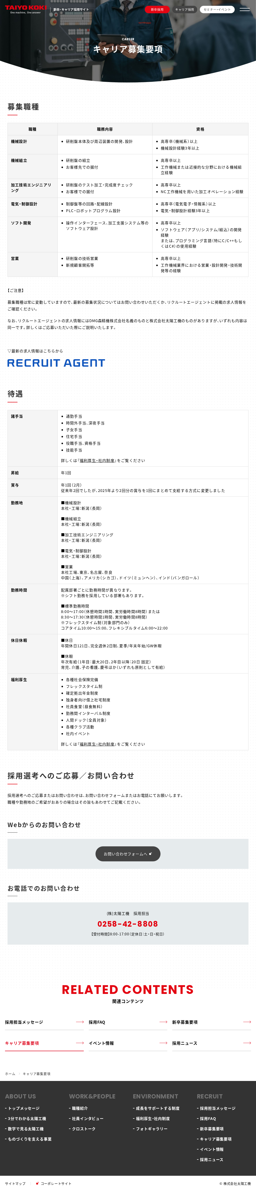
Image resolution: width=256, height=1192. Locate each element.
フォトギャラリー (152, 1128)
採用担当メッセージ (24, 1022)
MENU (244, 9)
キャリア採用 (184, 9)
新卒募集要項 (185, 1022)
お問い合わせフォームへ (126, 853)
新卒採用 (157, 9)
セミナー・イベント (217, 9)
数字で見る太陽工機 (26, 1128)
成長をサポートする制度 (158, 1108)
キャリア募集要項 (22, 1043)
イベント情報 (101, 1043)
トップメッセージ (24, 1108)
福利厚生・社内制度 (97, 460)
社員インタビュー (88, 1118)
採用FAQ (97, 1022)
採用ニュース (185, 1043)
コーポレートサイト (56, 1183)
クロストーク (84, 1128)
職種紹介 (80, 1108)
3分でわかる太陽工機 (27, 1118)
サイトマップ (15, 1183)
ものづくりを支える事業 (30, 1138)
